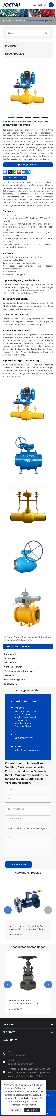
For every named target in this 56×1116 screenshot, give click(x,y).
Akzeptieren (31, 1109)
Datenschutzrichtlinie (25, 1105)
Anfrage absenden (29, 164)
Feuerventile (10, 684)
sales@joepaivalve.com (27, 750)
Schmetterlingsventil (14, 679)
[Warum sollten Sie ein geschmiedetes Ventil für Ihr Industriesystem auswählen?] (28, 973)
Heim (8, 20)
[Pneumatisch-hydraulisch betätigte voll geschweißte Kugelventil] (28, 89)
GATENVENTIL (10, 658)
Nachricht (10, 1040)
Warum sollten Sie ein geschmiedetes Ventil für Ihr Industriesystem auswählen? (23, 1002)
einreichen (18, 864)
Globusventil (10, 662)
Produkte (18, 20)
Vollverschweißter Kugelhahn (39, 20)
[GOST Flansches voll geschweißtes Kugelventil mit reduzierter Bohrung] (28, 898)
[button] (8, 910)
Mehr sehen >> (15, 934)
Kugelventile (10, 654)
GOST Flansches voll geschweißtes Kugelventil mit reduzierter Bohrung (27, 928)
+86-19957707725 (24, 738)
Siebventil (9, 675)
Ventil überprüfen (13, 666)
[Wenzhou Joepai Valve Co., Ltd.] (17, 5)
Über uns (8, 1024)
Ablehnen (15, 1109)
